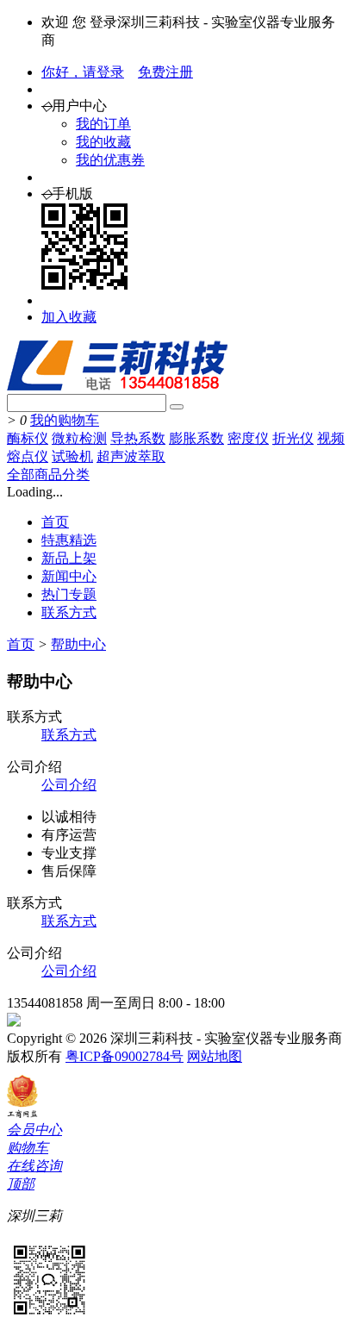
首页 (55, 522)
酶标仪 (27, 438)
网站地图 (214, 1056)
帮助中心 (78, 644)
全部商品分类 (48, 474)
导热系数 (137, 438)
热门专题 (69, 594)
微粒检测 (79, 438)
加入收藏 (69, 316)
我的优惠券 (110, 160)
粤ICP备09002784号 (124, 1056)
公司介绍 (69, 784)
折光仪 (293, 438)
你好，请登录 (82, 72)
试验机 (72, 456)
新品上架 (69, 558)
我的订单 (103, 123)
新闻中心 (69, 576)
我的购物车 (64, 420)
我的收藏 (103, 141)
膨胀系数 (196, 438)
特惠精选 (69, 540)
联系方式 (69, 612)
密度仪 (248, 438)
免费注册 (165, 72)
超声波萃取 (131, 456)
